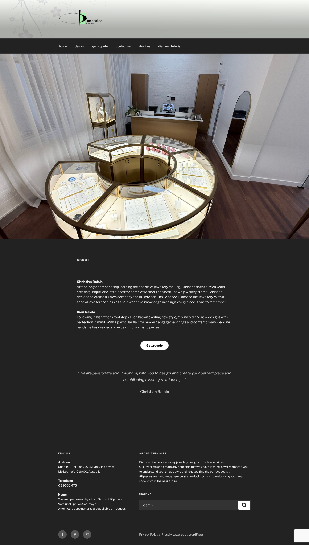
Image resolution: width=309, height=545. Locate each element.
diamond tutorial (169, 46)
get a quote (100, 46)
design (79, 46)
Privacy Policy (148, 534)
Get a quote (154, 345)
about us (144, 46)
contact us (123, 46)
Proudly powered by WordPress (182, 534)
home (63, 46)
